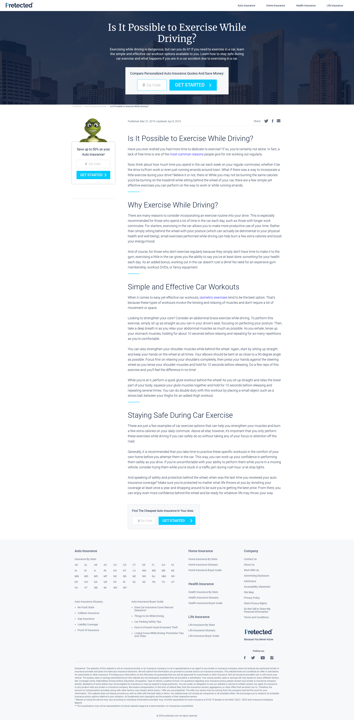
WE (96, 587)
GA (163, 564)
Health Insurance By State (203, 592)
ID (85, 570)
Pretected (76, 106)
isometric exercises (213, 297)
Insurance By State (85, 559)
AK (76, 564)
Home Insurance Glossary (203, 564)
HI (172, 564)
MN (77, 576)
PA (115, 581)
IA (76, 570)
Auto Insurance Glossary (89, 601)
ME (163, 570)
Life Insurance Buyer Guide (203, 635)
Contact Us (250, 559)
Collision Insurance (88, 613)
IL (95, 570)
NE (134, 576)
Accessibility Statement (257, 586)
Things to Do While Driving (149, 616)
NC (115, 576)
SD (143, 581)
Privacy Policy (252, 597)
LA (134, 570)
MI (172, 570)
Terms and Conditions (256, 617)
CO (124, 564)
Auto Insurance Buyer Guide (147, 601)
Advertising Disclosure (256, 575)
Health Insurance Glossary (203, 597)
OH (86, 581)
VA (76, 587)
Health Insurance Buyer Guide (205, 603)
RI (124, 581)
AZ (105, 564)
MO (86, 576)
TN (153, 581)
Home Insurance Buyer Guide (205, 570)
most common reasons (187, 154)
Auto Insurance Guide (95, 106)
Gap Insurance (86, 618)
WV (115, 587)
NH (144, 576)
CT (134, 564)
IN (105, 570)
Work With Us (251, 570)
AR (95, 564)
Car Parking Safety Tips (147, 621)
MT (105, 576)
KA (115, 570)
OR (105, 581)
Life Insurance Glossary (201, 630)
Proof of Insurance (88, 630)
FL (153, 564)
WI (105, 587)
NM (164, 576)
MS (96, 576)
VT (85, 587)
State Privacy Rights (255, 603)
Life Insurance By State (201, 624)
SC (134, 581)
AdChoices (250, 581)
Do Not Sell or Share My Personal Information (257, 610)
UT (172, 581)
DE (143, 564)
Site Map (249, 592)
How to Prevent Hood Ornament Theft (156, 627)
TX (163, 581)
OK (96, 581)
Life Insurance (335, 5)
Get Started (190, 85)
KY (124, 570)
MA (144, 570)
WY (125, 587)
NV (173, 576)
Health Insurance (306, 5)
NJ (153, 576)
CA (115, 564)
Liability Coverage (88, 624)
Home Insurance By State (202, 559)
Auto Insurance (246, 5)
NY (76, 581)
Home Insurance (275, 5)
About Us (249, 564)
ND (124, 576)
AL (85, 564)
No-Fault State (86, 607)
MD (154, 570)
